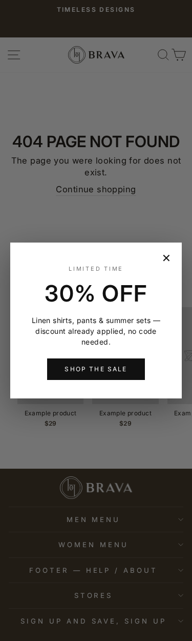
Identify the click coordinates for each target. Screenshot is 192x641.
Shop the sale (96, 369)
